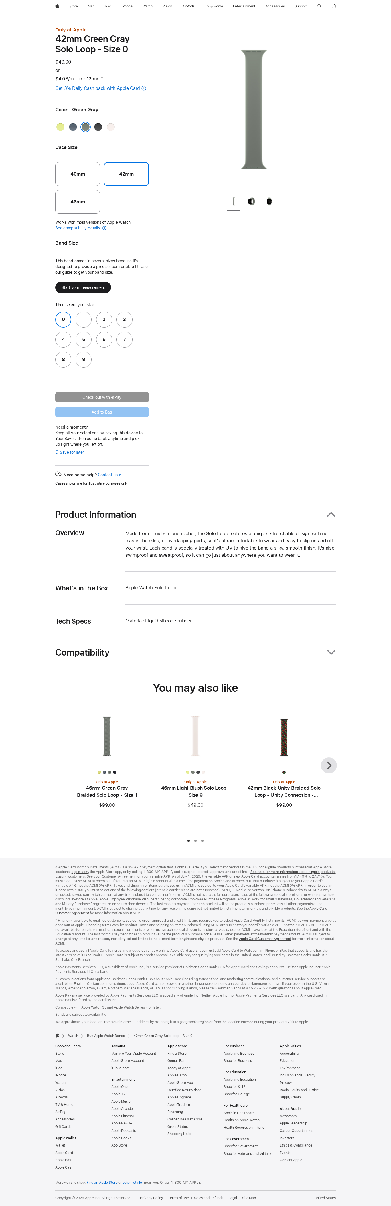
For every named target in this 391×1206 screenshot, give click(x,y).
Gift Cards (63, 1127)
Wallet (60, 1145)
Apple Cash (64, 1167)
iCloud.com (120, 1068)
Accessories (65, 1119)
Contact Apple (291, 1160)
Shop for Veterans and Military (247, 1154)
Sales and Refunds (208, 1198)
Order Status (177, 1127)
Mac (58, 1061)
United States (325, 1198)
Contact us (109, 475)
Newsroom (288, 1116)
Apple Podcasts (123, 1131)
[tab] (233, 202)
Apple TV (118, 1094)
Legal (232, 1198)
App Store (119, 1145)
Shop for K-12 (234, 1087)
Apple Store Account (127, 1061)
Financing (175, 1112)
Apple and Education (240, 1080)
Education (287, 1061)
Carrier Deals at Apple (184, 1119)
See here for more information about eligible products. (293, 872)
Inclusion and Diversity (297, 1075)
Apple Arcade (122, 1109)
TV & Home (64, 1105)
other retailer (133, 1183)
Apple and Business (239, 1054)
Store (59, 1054)
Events (285, 1153)
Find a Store (177, 1054)
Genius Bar (176, 1061)
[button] (319, 6)
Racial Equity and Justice (299, 1090)
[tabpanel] (254, 109)
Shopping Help (178, 1134)
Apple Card (64, 1153)
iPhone (60, 1075)
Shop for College (237, 1094)
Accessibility (289, 1054)
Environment (290, 1068)
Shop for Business (238, 1061)
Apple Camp (177, 1075)
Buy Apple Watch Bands (106, 1036)
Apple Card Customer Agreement (265, 939)
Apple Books (121, 1138)
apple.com (80, 872)
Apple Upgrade (179, 1097)
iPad (58, 1068)
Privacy (286, 1083)
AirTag (60, 1112)
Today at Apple (179, 1068)
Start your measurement (83, 287)
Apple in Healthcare (239, 1113)
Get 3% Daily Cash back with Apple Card (97, 88)
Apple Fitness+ (123, 1116)
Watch (73, 1036)
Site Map (249, 1198)
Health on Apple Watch (241, 1120)
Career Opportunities (296, 1131)
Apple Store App (180, 1083)
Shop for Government (241, 1146)
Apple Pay (63, 1160)
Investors (287, 1138)
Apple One (119, 1087)
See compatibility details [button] (78, 228)
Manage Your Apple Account (133, 1054)
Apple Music (121, 1102)
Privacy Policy (151, 1198)
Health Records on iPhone (244, 1128)
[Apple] (57, 1035)
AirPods (61, 1097)
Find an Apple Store (102, 1183)
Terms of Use (178, 1198)
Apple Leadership (293, 1123)
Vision (60, 1090)
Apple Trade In (178, 1105)
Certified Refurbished (184, 1090)
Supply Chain (290, 1097)
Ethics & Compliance (296, 1145)
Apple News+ (121, 1123)
